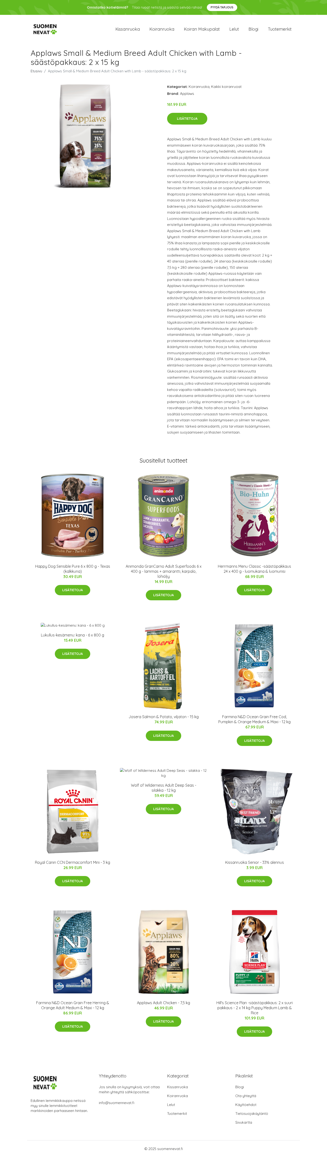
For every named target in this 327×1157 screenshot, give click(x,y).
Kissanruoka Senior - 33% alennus (254, 862)
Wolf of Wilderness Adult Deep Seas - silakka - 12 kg (163, 788)
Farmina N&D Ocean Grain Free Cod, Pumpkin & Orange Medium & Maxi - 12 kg (254, 719)
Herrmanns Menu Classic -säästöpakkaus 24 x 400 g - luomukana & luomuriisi (254, 569)
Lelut (234, 29)
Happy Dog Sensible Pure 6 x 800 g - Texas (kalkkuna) (72, 569)
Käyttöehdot (245, 1104)
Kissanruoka (127, 29)
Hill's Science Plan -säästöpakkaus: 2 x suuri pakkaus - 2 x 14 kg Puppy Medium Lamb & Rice (254, 1007)
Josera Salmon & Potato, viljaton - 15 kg (164, 716)
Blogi (253, 29)
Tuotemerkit (280, 29)
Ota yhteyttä (245, 1096)
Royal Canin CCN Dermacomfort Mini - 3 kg (72, 862)
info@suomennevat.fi (116, 1102)
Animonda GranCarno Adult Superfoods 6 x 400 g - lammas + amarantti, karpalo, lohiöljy (164, 571)
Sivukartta (243, 1122)
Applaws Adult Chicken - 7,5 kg (163, 1002)
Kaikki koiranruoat (226, 86)
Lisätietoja (187, 118)
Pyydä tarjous (222, 7)
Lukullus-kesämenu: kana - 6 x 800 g (72, 635)
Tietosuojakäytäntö (251, 1113)
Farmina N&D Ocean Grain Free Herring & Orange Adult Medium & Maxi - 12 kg (72, 1005)
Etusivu (36, 71)
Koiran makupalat (202, 29)
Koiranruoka (161, 29)
